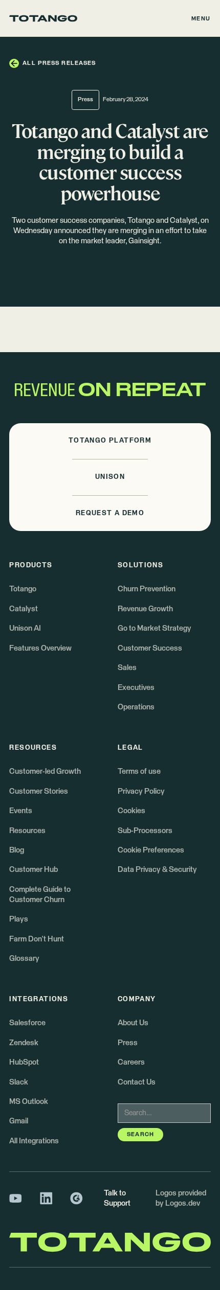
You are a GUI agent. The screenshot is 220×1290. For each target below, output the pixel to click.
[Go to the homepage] (43, 18)
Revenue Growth (145, 609)
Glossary (24, 958)
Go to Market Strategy (154, 628)
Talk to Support (117, 1198)
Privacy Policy (141, 791)
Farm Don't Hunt (36, 939)
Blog (16, 850)
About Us (133, 1023)
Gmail (18, 1121)
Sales (127, 668)
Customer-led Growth (45, 771)
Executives (136, 688)
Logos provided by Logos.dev (181, 1198)
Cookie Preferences (151, 850)
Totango (22, 589)
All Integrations (34, 1141)
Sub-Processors (145, 831)
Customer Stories (38, 791)
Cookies (131, 811)
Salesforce (27, 1023)
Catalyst (23, 609)
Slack (18, 1082)
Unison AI (25, 628)
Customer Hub (33, 869)
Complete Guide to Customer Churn (40, 895)
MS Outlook (28, 1101)
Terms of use (139, 771)
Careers (131, 1062)
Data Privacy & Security (157, 869)
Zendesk (23, 1043)
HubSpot (24, 1062)
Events (20, 811)
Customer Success (150, 648)
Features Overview (40, 648)
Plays (18, 919)
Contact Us (137, 1082)
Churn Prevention (146, 589)
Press (128, 1043)
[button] (201, 19)
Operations (136, 707)
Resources (27, 831)
